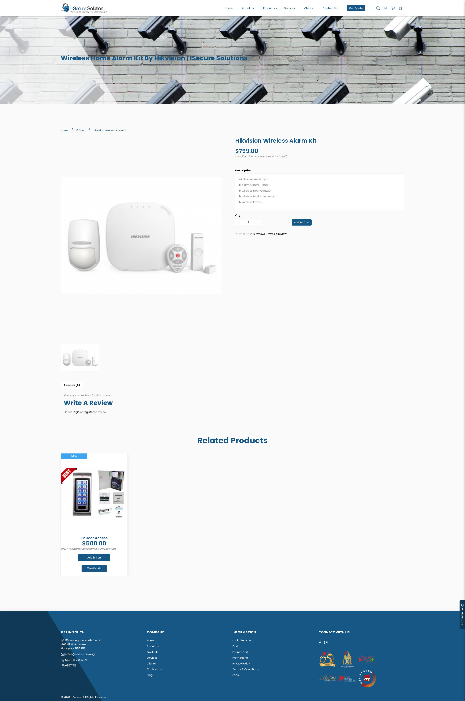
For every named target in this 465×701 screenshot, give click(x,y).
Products (153, 652)
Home (64, 130)
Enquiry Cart (240, 652)
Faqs (235, 675)
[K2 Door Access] (94, 494)
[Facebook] (320, 642)
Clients (151, 663)
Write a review (277, 234)
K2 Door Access (94, 538)
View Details (94, 568)
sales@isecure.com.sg (80, 654)
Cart (235, 646)
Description (243, 170)
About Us (153, 646)
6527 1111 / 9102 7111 (76, 660)
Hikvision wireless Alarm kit (110, 130)
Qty (237, 215)
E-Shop (81, 130)
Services (152, 658)
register (89, 412)
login (76, 412)
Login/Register (241, 640)
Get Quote (356, 8)
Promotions (240, 658)
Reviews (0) (72, 385)
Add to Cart (301, 222)
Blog (150, 675)
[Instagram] (325, 642)
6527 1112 (70, 665)
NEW (74, 456)
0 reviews (259, 234)
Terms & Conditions (245, 669)
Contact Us (154, 669)
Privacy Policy (241, 663)
